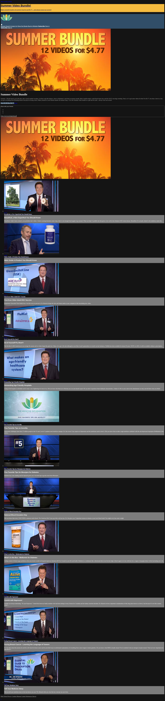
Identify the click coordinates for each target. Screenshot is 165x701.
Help (2, 696)
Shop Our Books (23, 26)
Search (8, 26)
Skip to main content (6, 1)
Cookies (14, 696)
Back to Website (33, 26)
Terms (5, 696)
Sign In (10, 28)
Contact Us (13, 26)
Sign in (47, 26)
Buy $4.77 (11, 103)
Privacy (9, 696)
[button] (1, 24)
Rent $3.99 (4, 103)
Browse (3, 26)
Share (15, 103)
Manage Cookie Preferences (24, 696)
